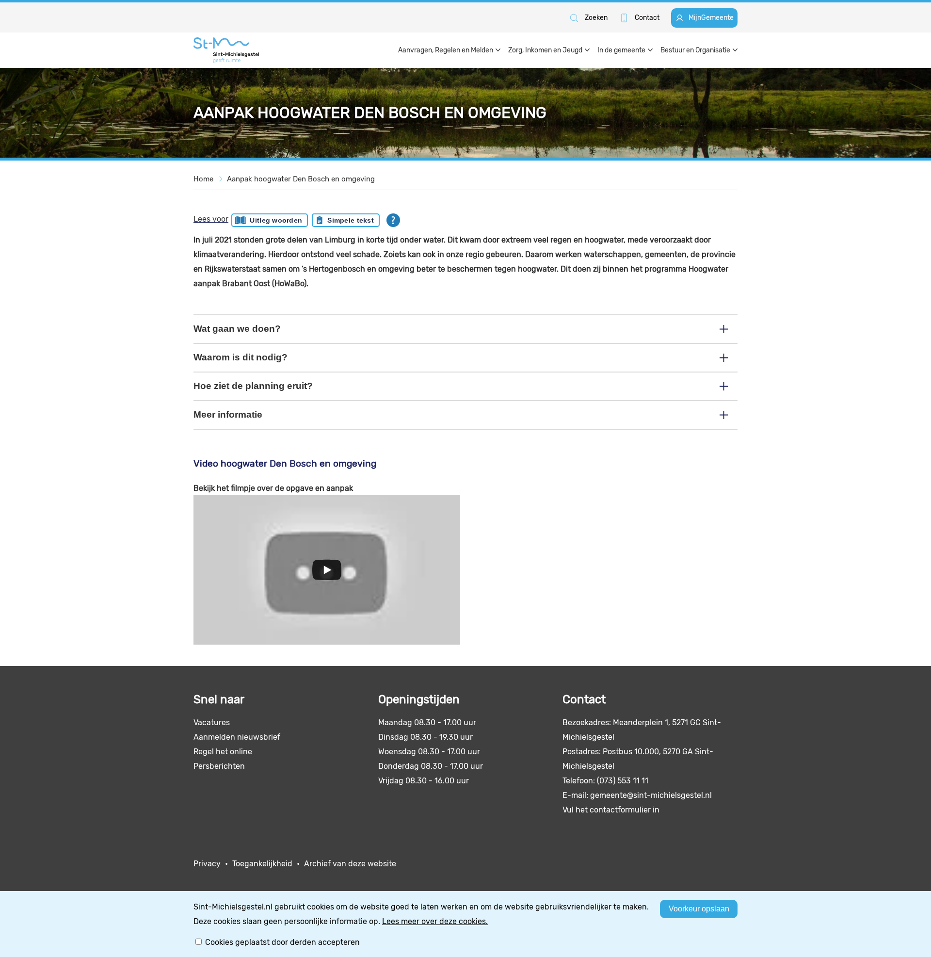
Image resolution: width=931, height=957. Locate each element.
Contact (647, 18)
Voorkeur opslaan (699, 909)
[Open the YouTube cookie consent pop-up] (326, 570)
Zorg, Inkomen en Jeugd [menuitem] (545, 50)
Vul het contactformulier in (610, 809)
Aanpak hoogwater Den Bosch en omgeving (301, 179)
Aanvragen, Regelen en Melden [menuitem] (445, 50)
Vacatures (211, 722)
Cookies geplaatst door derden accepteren (282, 942)
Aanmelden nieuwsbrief (236, 737)
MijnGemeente (711, 18)
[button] (588, 18)
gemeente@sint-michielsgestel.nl (651, 795)
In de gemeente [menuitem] (621, 50)
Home (203, 179)
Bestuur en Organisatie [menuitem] (695, 50)
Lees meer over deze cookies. (435, 921)
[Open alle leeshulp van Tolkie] (393, 220)
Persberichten (219, 766)
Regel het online (222, 751)
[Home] (226, 50)
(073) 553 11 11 (622, 780)
